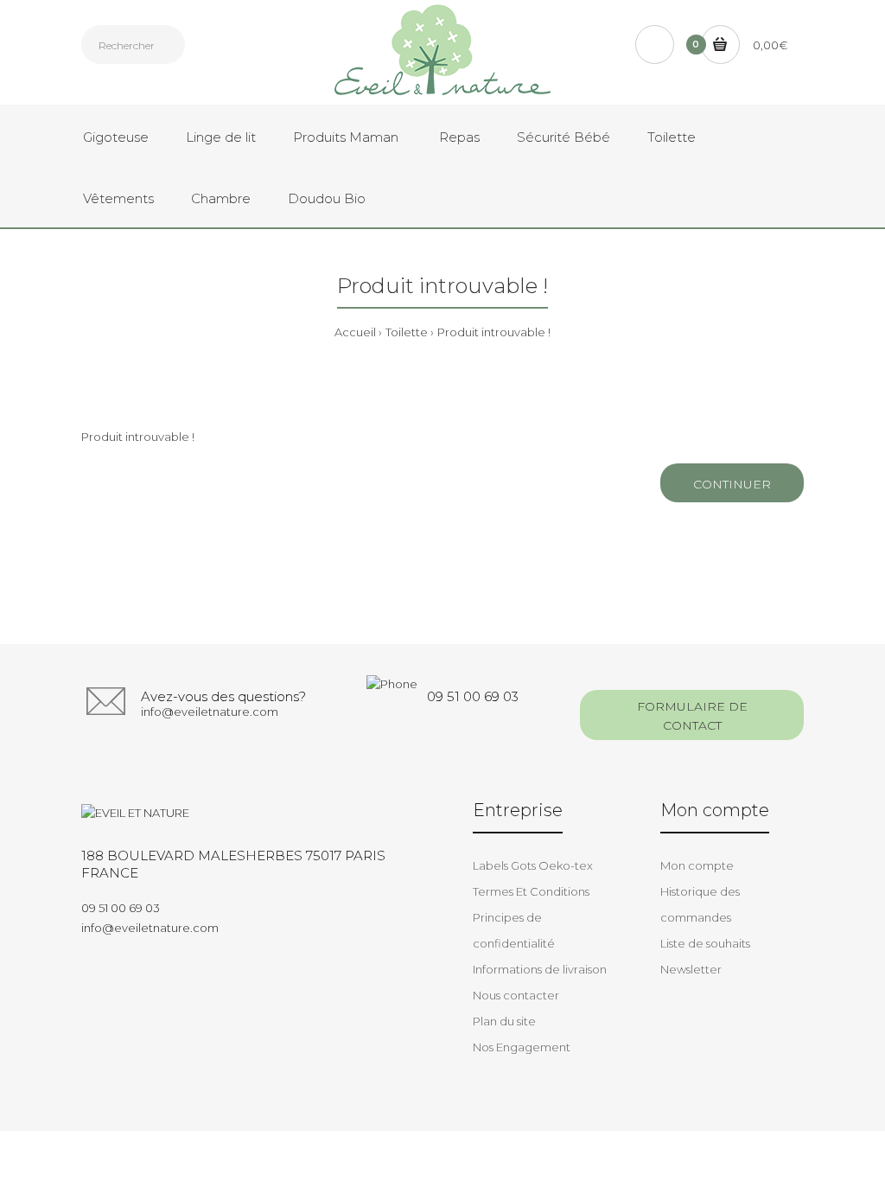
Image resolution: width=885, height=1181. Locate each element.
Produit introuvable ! (494, 332)
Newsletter (691, 969)
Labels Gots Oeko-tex (533, 865)
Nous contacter (516, 995)
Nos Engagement (521, 1047)
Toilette (406, 332)
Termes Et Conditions (531, 891)
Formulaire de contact (692, 716)
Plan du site (504, 1021)
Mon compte (697, 865)
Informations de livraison (540, 969)
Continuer (732, 484)
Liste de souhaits (705, 943)
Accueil (355, 332)
